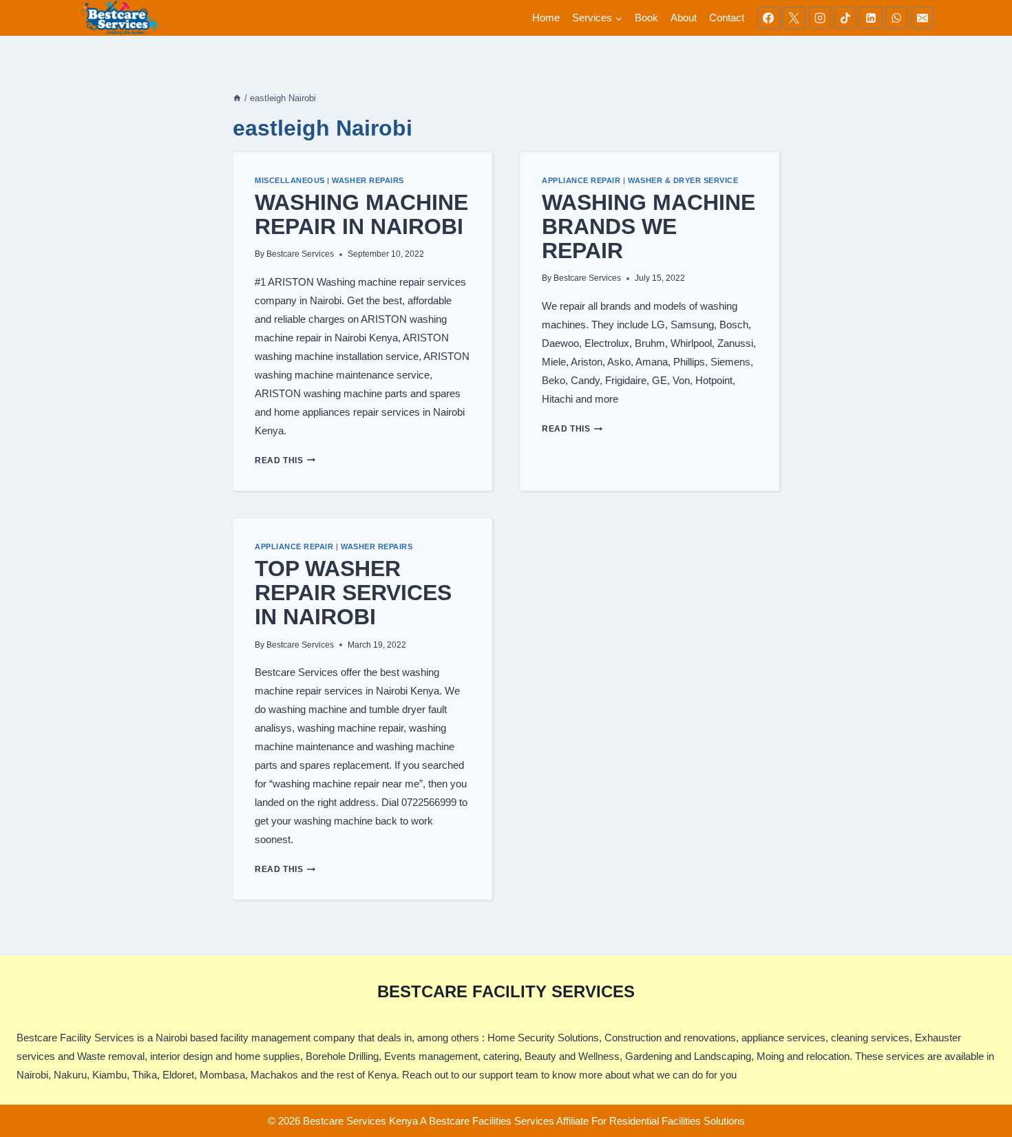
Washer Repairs (367, 180)
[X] (794, 18)
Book (646, 17)
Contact (726, 17)
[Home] (237, 98)
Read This (285, 460)
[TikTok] (845, 18)
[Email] (922, 18)
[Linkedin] (871, 18)
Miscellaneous (290, 180)
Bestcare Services (300, 254)
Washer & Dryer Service (683, 180)
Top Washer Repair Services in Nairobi (353, 592)
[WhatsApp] (896, 18)
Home (546, 17)
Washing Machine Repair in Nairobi (361, 214)
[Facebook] (768, 18)
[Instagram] (820, 18)
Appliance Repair (581, 180)
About (684, 17)
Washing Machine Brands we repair (648, 226)
